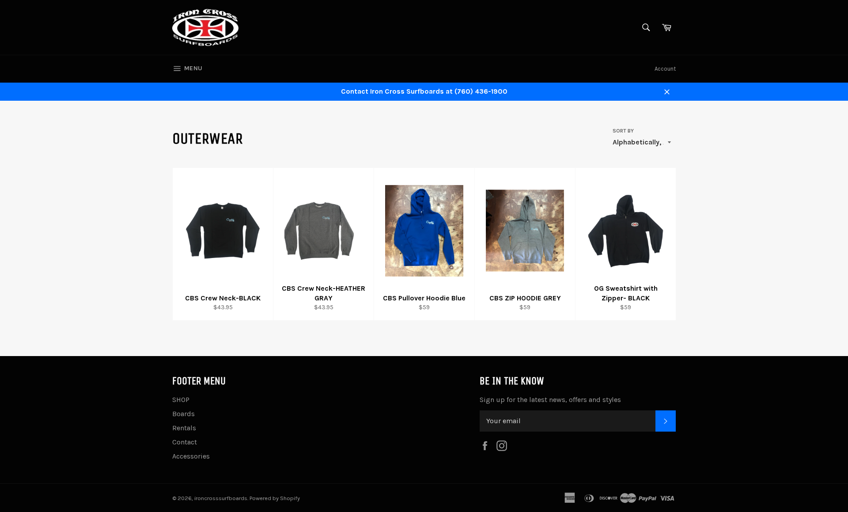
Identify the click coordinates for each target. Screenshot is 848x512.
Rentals (184, 428)
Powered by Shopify (275, 498)
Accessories (191, 456)
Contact (184, 442)
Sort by (623, 131)
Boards (183, 414)
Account (665, 68)
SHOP (180, 399)
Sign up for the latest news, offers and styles (550, 399)
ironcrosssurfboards (220, 498)
